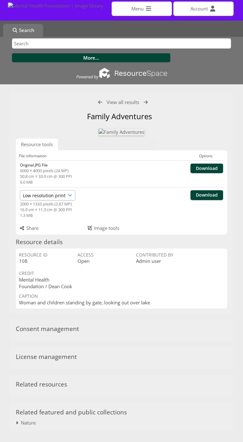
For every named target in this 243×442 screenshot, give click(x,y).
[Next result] (145, 102)
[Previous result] (100, 102)
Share (32, 228)
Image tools (106, 228)
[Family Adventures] (121, 132)
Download (207, 168)
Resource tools (37, 144)
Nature (27, 422)
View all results (123, 102)
